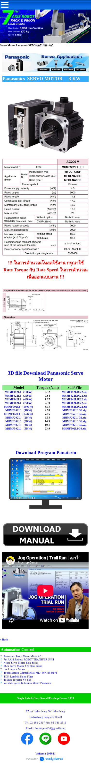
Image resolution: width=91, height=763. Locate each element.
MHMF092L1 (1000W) (18, 406)
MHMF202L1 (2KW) (18, 417)
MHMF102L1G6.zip (74, 410)
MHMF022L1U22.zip (74, 395)
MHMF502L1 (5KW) (18, 428)
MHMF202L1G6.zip (74, 417)
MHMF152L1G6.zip (74, 413)
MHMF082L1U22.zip (74, 402)
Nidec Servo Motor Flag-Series (21, 662)
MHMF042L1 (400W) (18, 399)
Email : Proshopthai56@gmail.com (45, 728)
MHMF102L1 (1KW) (18, 410)
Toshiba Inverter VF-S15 (18, 679)
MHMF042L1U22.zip (74, 399)
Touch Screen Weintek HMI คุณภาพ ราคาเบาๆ (30, 672)
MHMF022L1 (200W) (18, 395)
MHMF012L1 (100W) (18, 392)
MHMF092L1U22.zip (74, 406)
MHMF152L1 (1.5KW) (18, 413)
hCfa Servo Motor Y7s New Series (23, 665)
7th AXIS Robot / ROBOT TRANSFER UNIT (29, 659)
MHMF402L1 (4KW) (18, 424)
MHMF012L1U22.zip (74, 392)
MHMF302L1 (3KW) (18, 421)
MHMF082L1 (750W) (18, 402)
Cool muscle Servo (14, 669)
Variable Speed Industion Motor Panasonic (27, 682)
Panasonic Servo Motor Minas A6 (22, 656)
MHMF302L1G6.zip (74, 421)
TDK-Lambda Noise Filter (18, 676)
